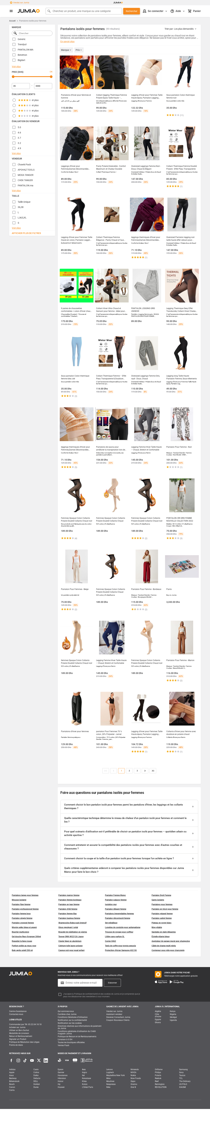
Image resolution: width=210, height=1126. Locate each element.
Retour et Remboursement (20, 1036)
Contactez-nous (16, 1014)
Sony (181, 1072)
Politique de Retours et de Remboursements (77, 1036)
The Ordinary (184, 1081)
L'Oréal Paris (87, 1087)
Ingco (84, 1072)
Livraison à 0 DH (65, 1039)
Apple (11, 1072)
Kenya (172, 1011)
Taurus (182, 1075)
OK (51, 71)
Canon (12, 1087)
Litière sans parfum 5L (115, 936)
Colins (36, 1072)
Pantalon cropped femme (23, 923)
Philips (158, 1072)
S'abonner (112, 983)
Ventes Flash (63, 1045)
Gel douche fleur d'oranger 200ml (26, 936)
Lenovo (109, 1069)
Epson (60, 1069)
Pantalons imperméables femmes (119, 913)
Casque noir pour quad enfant (71, 950)
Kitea (84, 1081)
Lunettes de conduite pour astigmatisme (122, 927)
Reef (157, 1081)
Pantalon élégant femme (115, 909)
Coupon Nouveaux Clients (117, 1020)
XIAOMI (182, 1087)
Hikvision (62, 1078)
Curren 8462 (110, 941)
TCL (181, 1078)
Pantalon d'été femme (67, 909)
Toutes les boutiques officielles (71, 1042)
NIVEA (133, 1072)
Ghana (158, 1022)
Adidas (12, 1069)
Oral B (133, 1087)
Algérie (158, 1011)
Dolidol (36, 1084)
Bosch (12, 1084)
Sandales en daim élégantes (164, 932)
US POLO (183, 1084)
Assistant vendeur (114, 1014)
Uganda (173, 1020)
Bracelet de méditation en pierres (72, 932)
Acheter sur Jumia (17, 1027)
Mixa (108, 1078)
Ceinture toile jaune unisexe (70, 946)
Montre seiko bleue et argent (24, 927)
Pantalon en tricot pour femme (165, 909)
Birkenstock (14, 1081)
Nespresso (111, 1084)
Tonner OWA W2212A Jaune (71, 936)
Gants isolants (158, 900)
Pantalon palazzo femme (115, 900)
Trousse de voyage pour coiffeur (119, 932)
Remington (160, 1084)
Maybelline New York (115, 1075)
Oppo (133, 1081)
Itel (83, 1075)
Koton (84, 1084)
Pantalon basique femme (69, 918)
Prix (78, 50)
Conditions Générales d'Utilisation (73, 1017)
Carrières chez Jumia (67, 1014)
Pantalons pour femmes (162, 904)
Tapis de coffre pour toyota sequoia (120, 946)
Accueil (12, 21)
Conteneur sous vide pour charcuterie (168, 950)
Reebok (158, 1078)
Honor (60, 1081)
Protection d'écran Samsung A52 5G (121, 950)
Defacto (36, 1078)
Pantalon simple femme (22, 918)
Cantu (12, 1090)
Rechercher (131, 11)
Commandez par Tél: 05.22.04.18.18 (25, 1024)
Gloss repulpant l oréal (68, 927)
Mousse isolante (19, 900)
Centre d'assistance (17, 1011)
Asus (11, 1075)
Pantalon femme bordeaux (69, 900)
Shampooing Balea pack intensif (72, 923)
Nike (108, 1087)
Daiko (36, 1075)
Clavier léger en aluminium (69, 941)
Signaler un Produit (17, 1039)
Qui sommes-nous (66, 1011)
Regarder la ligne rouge (22, 941)
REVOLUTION (161, 1087)
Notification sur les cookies (70, 1023)
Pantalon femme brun (21, 913)
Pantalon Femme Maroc (115, 895)
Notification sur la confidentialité (72, 1020)
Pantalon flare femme (21, 904)
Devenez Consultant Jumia (118, 1017)
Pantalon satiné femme (162, 918)
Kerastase (86, 1078)
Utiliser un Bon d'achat (19, 1030)
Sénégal (173, 1017)
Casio (36, 1069)
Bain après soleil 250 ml (22, 950)
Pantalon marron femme (68, 895)
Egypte (158, 1019)
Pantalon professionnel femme (25, 909)
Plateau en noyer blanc (161, 923)
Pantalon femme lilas (67, 913)
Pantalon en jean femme (68, 904)
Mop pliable (157, 927)
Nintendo (135, 1069)
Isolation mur (111, 904)
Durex (36, 1087)
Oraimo (134, 1084)
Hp (59, 1084)
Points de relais (16, 1045)
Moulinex (110, 1081)
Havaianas (62, 1075)
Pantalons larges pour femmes (25, 895)
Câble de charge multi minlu (164, 946)
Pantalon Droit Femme (161, 895)
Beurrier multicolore (20, 932)
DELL (35, 1081)
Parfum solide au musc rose (24, 946)
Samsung (183, 1069)
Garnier (61, 1072)
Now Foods (136, 1078)
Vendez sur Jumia (21, 2)
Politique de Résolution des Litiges (24, 1042)
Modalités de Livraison (19, 1033)
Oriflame (158, 1069)
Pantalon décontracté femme (117, 918)
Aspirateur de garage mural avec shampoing (171, 941)
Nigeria (173, 1014)
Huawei (61, 1087)
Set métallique (111, 923)
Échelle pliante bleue (160, 936)
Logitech (110, 1072)
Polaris (158, 1075)
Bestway (13, 1078)
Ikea (84, 1069)
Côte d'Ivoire (158, 1015)
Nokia (133, 1075)
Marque (65, 50)
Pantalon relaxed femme (162, 913)
